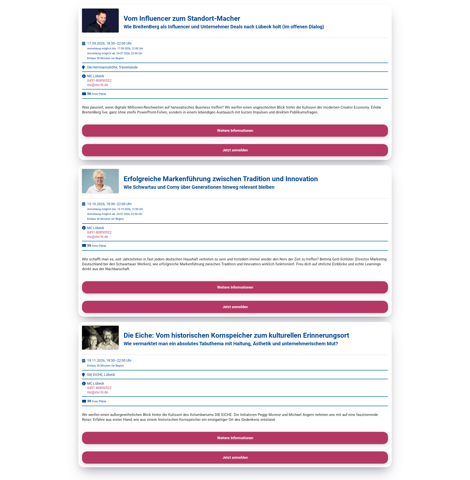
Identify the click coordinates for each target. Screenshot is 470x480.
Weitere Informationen (235, 130)
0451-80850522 (99, 80)
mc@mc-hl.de (97, 85)
